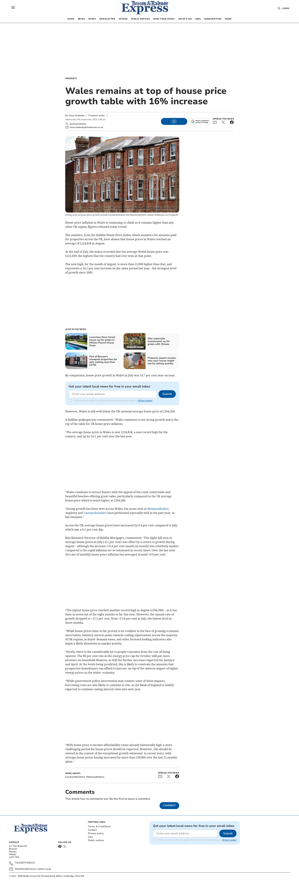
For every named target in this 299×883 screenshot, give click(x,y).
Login (285, 8)
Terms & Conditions (99, 826)
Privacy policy (96, 833)
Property (71, 78)
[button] (13, 7)
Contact (92, 830)
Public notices (96, 840)
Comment (169, 805)
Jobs (90, 836)
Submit (167, 394)
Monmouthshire (158, 508)
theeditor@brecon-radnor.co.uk (33, 869)
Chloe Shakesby (76, 115)
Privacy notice (145, 400)
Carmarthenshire (95, 513)
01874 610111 (27, 862)
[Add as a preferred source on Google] (200, 121)
